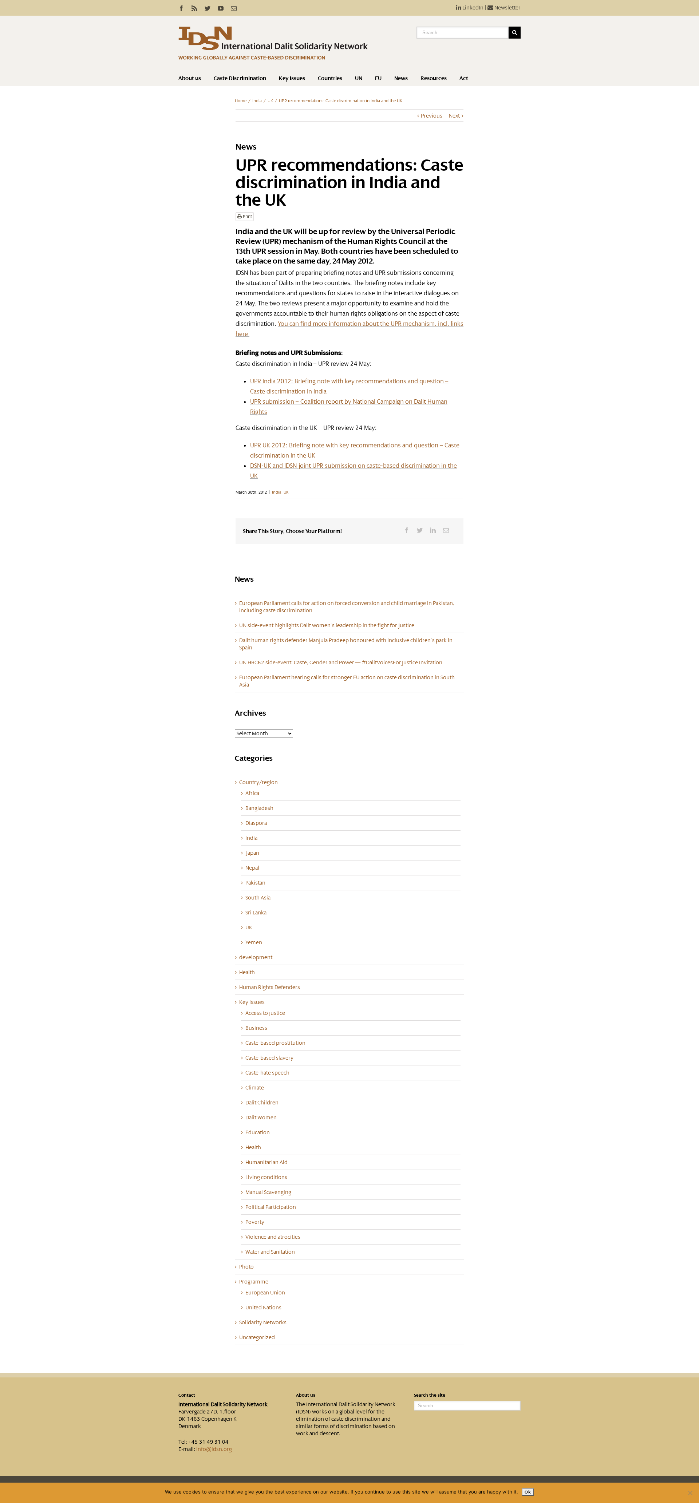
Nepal (252, 868)
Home (240, 100)
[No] (690, 1492)
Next (454, 115)
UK (270, 100)
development (255, 957)
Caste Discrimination (240, 78)
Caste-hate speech (267, 1072)
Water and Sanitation (270, 1252)
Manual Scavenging (268, 1192)
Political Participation (270, 1207)
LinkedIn (472, 7)
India (257, 100)
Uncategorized (257, 1337)
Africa (252, 793)
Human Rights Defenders (269, 987)
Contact (186, 1395)
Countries (330, 78)
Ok (528, 1492)
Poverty (254, 1222)
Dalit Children (262, 1102)
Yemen (253, 942)
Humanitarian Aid (266, 1162)
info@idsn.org (214, 1449)
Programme (253, 1281)
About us (189, 78)
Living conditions (266, 1177)
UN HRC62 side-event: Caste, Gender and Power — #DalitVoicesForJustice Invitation (340, 662)
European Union (265, 1292)
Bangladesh (259, 808)
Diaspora (256, 823)
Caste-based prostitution (275, 1043)
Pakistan (255, 882)
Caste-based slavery (269, 1058)
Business (256, 1028)
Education (257, 1132)
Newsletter (507, 7)
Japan (252, 853)
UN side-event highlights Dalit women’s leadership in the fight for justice (326, 625)
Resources (433, 78)
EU (378, 78)
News (401, 78)
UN (358, 78)
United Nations (263, 1307)
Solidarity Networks (263, 1322)
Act (463, 78)
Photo (246, 1266)
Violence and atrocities (272, 1237)
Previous (431, 115)
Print (247, 216)
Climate (254, 1087)
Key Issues (292, 78)
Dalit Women (261, 1117)
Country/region (258, 782)
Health (247, 972)
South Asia (257, 897)
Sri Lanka (255, 912)
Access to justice (265, 1013)
